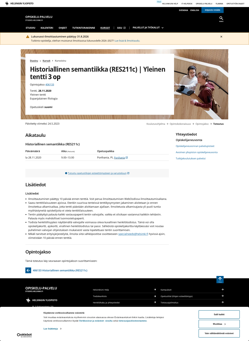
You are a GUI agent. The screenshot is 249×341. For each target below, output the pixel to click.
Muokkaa (217, 324)
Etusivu (30, 27)
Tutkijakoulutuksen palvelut (191, 158)
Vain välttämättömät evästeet (219, 333)
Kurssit (105, 27)
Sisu (121, 27)
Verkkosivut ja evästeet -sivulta (95, 321)
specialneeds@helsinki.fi (133, 234)
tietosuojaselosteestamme (133, 321)
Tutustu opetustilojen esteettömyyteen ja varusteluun (98, 173)
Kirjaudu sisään (212, 10)
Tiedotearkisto (100, 296)
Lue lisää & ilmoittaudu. (127, 40)
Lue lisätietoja (51, 328)
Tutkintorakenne (83, 27)
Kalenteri (47, 27)
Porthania (121, 157)
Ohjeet (63, 27)
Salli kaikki (219, 314)
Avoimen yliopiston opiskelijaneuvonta (197, 152)
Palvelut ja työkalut (146, 27)
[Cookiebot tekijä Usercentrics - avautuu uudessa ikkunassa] (24, 335)
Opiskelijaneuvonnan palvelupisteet (195, 146)
